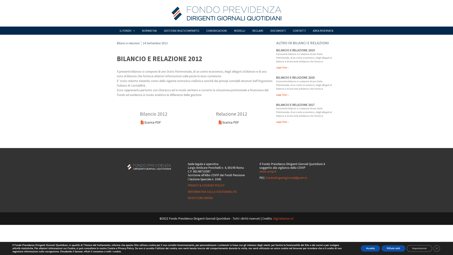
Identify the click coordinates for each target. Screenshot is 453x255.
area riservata (323, 30)
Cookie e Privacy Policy (120, 248)
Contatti (299, 30)
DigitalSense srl (283, 218)
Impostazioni (419, 248)
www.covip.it (267, 171)
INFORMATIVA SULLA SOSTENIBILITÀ (212, 192)
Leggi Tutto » (282, 67)
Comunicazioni (216, 30)
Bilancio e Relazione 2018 (295, 77)
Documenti (278, 30)
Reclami (257, 30)
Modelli (239, 30)
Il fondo (125, 30)
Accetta (370, 248)
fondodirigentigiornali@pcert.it (286, 178)
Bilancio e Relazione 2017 (295, 105)
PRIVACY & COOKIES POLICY (206, 185)
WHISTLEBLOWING (200, 198)
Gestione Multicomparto (181, 30)
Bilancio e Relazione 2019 (295, 50)
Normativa (149, 30)
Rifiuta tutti (393, 248)
